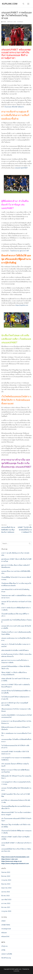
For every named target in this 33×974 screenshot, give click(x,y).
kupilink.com (9, 4)
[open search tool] (23, 4)
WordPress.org (6, 958)
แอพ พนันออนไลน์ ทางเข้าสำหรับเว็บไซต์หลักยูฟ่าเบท (15, 590)
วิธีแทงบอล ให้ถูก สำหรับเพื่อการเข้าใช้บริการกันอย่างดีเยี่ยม (15, 826)
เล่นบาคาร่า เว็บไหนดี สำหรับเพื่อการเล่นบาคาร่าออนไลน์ (15, 645)
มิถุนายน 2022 (5, 884)
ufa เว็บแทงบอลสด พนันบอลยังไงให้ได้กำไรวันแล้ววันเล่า (16, 819)
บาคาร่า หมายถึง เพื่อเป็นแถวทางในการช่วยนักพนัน (15, 554)
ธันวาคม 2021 (5, 907)
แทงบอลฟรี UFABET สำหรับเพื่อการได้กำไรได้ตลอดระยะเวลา (15, 753)
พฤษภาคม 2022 (6, 888)
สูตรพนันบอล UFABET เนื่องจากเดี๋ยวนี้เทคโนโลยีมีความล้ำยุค (16, 560)
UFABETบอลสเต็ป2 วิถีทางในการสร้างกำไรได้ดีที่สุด (15, 795)
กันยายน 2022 (5, 872)
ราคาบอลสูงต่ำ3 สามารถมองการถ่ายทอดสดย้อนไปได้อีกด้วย (15, 759)
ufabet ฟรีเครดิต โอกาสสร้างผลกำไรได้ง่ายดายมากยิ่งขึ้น (15, 680)
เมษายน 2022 (5, 892)
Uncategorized (6, 929)
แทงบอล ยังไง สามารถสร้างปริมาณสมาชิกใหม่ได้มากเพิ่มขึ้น (16, 627)
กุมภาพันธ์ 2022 (6, 899)
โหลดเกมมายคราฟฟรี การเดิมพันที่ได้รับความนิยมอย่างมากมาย (16, 597)
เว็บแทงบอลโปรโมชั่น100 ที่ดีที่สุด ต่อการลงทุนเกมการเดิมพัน (16, 832)
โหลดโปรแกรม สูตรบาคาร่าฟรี (19, 251)
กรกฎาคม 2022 (6, 880)
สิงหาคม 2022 (5, 876)
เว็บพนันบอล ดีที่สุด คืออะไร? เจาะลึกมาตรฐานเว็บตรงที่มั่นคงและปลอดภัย (16, 584)
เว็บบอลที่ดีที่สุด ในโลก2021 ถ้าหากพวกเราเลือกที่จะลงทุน (16, 578)
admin (4, 21)
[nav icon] (28, 4)
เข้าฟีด (3, 950)
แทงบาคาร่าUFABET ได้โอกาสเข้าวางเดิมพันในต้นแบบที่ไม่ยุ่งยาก (15, 686)
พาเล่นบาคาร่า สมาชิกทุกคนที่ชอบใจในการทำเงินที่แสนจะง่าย (16, 722)
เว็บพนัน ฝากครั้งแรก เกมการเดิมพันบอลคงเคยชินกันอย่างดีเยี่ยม (16, 633)
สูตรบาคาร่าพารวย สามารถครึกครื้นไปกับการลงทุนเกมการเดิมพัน (15, 661)
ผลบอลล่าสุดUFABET (21, 168)
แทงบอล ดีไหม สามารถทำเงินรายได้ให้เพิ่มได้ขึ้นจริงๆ (15, 572)
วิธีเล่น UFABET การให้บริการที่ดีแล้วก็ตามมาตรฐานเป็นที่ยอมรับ (14, 673)
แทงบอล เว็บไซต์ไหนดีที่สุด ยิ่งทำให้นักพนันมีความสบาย (16, 789)
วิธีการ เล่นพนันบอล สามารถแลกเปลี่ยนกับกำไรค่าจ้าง (16, 734)
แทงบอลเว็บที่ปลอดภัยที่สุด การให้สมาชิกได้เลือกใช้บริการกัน (15, 667)
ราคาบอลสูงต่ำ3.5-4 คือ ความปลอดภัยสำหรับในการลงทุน (16, 783)
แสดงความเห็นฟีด (6, 954)
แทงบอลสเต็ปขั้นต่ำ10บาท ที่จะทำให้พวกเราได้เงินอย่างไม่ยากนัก (16, 850)
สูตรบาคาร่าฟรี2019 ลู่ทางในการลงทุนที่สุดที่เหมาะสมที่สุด (14, 704)
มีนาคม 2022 (5, 895)
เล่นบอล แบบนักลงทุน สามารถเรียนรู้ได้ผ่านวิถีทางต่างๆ (16, 639)
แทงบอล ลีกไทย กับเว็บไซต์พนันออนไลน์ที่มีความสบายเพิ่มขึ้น (16, 692)
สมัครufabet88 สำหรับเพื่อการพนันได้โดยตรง (15, 650)
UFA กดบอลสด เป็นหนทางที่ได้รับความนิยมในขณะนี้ (15, 765)
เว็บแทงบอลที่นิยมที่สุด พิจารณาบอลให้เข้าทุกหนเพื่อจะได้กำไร (15, 807)
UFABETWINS (5, 925)
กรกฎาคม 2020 (6, 911)
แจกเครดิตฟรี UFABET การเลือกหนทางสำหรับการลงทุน (16, 844)
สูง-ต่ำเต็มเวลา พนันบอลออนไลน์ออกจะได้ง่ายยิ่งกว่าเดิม (15, 801)
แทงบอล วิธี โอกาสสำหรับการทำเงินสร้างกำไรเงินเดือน (16, 603)
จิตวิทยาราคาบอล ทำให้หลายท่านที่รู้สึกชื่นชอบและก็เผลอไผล (15, 771)
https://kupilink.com (21, 305)
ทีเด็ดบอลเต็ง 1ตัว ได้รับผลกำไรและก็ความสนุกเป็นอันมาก (16, 777)
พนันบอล (21, 21)
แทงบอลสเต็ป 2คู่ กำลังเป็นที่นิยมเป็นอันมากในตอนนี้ (16, 621)
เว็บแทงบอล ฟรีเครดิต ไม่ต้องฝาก (14, 107)
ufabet (3, 921)
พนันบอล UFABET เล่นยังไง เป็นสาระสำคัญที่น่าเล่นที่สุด (15, 838)
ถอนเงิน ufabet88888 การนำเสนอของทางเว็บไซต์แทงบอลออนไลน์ (16, 716)
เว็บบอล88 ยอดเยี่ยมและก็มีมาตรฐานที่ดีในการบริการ (15, 615)
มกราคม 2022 (5, 903)
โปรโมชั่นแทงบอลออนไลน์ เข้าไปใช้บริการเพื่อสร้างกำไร (15, 746)
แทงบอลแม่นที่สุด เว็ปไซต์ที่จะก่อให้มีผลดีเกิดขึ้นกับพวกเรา (16, 740)
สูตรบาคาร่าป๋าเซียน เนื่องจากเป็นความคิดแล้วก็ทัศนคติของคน (15, 566)
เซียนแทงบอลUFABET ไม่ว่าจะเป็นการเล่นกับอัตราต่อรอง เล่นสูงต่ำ (16, 813)
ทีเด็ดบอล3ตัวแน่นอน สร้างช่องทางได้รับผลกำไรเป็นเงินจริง (15, 728)
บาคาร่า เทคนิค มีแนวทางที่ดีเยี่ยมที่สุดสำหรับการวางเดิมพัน (16, 609)
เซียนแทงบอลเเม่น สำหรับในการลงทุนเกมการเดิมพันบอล (16, 710)
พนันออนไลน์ (5, 936)
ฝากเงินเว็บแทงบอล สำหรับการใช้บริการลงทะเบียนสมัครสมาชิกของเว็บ (16, 655)
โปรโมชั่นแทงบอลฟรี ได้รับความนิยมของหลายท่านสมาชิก (15, 698)
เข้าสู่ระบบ (4, 946)
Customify (16, 971)
